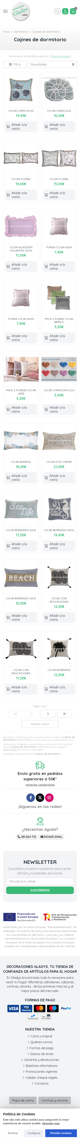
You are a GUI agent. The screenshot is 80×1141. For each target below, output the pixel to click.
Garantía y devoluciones (41, 1060)
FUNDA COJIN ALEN (59, 247)
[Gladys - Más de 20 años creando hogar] (20, 11)
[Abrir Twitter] (40, 798)
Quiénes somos (41, 1042)
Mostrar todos (60, 56)
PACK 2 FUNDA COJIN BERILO (59, 320)
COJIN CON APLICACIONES (59, 600)
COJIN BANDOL (21, 462)
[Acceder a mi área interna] (65, 11)
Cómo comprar (41, 1036)
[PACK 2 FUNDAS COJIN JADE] (21, 369)
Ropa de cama (23, 1100)
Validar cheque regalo (41, 1078)
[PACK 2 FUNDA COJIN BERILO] (59, 297)
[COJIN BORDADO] (59, 649)
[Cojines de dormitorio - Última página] (64, 714)
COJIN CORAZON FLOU (59, 390)
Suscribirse (40, 890)
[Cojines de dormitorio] (15, 714)
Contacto (42, 1083)
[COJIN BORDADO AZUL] (21, 509)
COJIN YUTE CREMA (59, 462)
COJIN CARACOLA (59, 110)
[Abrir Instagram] (49, 798)
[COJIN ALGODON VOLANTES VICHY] (21, 226)
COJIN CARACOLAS (21, 110)
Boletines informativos (41, 1066)
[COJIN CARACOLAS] (21, 89)
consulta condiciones (40, 785)
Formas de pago (42, 1048)
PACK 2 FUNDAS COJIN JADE (21, 391)
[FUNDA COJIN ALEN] (59, 226)
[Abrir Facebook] (31, 798)
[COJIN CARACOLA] (59, 89)
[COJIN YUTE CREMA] (59, 440)
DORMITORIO (10, 749)
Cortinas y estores (54, 1100)
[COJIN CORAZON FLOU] (59, 369)
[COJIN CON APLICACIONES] (59, 577)
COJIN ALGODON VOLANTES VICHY (21, 248)
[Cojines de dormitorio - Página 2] (48, 714)
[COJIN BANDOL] (21, 440)
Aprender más (51, 1123)
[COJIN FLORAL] (21, 158)
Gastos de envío (41, 1054)
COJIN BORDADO (59, 670)
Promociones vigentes (41, 1072)
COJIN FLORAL (21, 179)
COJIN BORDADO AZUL (21, 530)
